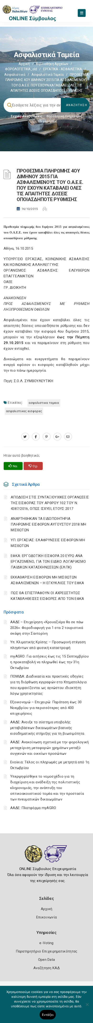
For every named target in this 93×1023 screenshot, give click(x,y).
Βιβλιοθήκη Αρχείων (52, 64)
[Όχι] (87, 1007)
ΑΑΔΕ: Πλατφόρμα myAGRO (33, 808)
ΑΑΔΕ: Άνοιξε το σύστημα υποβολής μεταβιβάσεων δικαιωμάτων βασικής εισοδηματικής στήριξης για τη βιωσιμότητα (47, 728)
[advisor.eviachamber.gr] (68, 437)
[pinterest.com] (46, 437)
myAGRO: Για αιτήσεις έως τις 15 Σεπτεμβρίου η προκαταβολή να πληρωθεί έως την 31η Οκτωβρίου (49, 662)
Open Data (46, 959)
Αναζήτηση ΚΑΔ (46, 968)
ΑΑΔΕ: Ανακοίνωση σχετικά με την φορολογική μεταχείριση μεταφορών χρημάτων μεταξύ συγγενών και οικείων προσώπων (49, 748)
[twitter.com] (25, 437)
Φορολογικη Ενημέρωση (64, 116)
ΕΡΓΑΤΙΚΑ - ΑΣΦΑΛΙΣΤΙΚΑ (62, 69)
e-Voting (46, 943)
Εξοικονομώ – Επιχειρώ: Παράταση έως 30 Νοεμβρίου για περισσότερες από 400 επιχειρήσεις (46, 708)
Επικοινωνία (46, 917)
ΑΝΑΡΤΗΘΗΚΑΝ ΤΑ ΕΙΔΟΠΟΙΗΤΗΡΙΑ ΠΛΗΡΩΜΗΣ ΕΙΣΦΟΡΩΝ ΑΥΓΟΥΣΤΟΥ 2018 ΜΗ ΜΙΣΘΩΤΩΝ (48, 524)
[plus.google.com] (57, 437)
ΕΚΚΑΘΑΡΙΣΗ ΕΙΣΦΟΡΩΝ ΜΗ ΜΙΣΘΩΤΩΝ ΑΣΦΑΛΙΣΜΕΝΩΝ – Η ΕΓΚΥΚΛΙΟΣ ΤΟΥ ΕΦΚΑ (47, 580)
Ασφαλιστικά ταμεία (47, 74)
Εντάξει (48, 1015)
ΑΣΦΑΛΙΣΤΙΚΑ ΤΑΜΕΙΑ (44, 403)
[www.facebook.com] (36, 437)
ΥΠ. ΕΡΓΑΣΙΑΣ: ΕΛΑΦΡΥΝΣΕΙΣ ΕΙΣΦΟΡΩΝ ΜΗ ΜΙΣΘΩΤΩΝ (48, 543)
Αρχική (24, 64)
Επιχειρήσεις (47, 121)
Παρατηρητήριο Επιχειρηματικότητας (47, 951)
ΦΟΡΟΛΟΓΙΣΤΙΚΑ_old (21, 69)
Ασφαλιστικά (14, 74)
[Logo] (47, 857)
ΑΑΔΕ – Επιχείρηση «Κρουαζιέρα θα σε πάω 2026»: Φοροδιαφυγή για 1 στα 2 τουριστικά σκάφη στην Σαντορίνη (46, 628)
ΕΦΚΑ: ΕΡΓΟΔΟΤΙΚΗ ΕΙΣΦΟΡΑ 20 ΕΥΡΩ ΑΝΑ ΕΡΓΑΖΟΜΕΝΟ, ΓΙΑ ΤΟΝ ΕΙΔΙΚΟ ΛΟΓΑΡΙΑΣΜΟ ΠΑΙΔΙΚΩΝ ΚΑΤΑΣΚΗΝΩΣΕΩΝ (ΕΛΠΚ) (48, 561)
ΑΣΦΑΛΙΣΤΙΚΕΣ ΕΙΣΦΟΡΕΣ (24, 411)
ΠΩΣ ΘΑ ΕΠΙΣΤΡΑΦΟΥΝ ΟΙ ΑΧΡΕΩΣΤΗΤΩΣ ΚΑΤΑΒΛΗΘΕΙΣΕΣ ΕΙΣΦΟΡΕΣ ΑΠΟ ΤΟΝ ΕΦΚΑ (47, 596)
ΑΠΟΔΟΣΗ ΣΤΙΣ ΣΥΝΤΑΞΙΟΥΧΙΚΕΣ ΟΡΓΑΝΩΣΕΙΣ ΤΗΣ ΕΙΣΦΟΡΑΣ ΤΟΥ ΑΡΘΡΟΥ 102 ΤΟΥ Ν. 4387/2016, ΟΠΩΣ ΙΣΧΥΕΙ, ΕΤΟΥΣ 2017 (50, 503)
